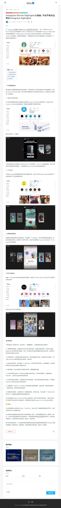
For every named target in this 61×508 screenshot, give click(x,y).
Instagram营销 (17, 12)
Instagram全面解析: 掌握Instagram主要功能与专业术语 (23, 29)
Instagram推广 (9, 12)
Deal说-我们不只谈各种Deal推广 (30, 505)
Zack (10, 21)
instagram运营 (24, 12)
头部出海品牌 (40, 416)
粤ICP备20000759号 (42, 505)
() (11, 431)
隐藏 (12, 69)
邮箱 (23, 476)
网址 (40, 476)
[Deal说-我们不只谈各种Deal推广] (30, 2)
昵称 (7, 476)
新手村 (14, 21)
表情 (8, 492)
